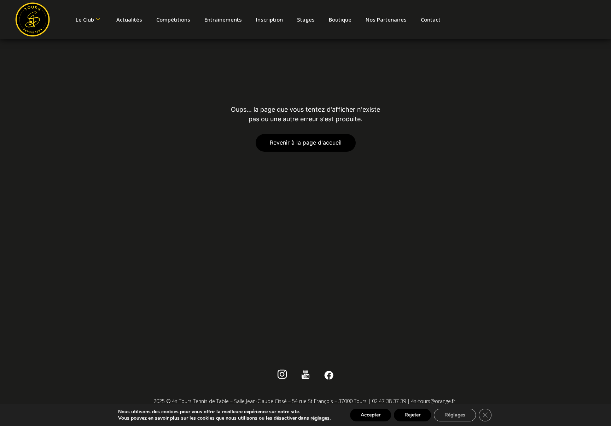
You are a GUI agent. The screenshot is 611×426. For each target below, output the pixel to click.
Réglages (454, 415)
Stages (306, 19)
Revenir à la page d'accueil (306, 142)
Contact (431, 19)
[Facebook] (329, 375)
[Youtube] (306, 375)
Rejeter (412, 415)
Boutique (340, 19)
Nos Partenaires (386, 19)
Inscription (269, 19)
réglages (320, 418)
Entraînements (223, 19)
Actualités (129, 19)
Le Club (85, 19)
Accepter (370, 415)
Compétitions (173, 19)
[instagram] (282, 375)
